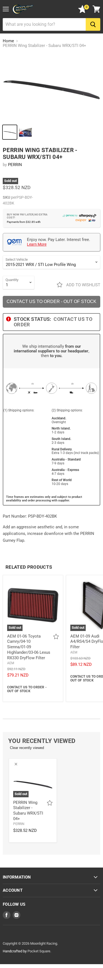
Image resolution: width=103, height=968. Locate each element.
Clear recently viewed (27, 748)
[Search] (93, 24)
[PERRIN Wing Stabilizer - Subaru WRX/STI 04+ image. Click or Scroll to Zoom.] (51, 87)
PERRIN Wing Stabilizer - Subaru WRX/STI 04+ (28, 810)
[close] (16, 764)
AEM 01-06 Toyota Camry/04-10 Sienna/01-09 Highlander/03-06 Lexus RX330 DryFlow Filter (28, 647)
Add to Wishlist (82, 284)
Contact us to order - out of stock (51, 301)
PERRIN (15, 164)
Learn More (36, 244)
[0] (82, 12)
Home (8, 41)
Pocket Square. (39, 951)
